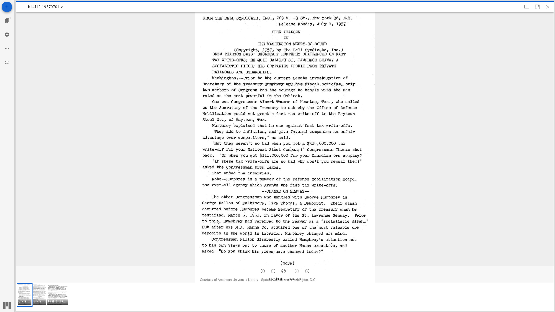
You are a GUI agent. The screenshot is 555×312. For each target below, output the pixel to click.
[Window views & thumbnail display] (527, 7)
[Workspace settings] (7, 34)
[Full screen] (7, 62)
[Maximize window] (537, 7)
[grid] (285, 297)
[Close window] (547, 7)
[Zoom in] (263, 271)
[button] (24, 295)
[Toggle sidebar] (22, 7)
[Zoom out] (273, 271)
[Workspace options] (7, 48)
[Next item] (307, 271)
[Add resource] (7, 7)
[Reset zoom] (283, 271)
